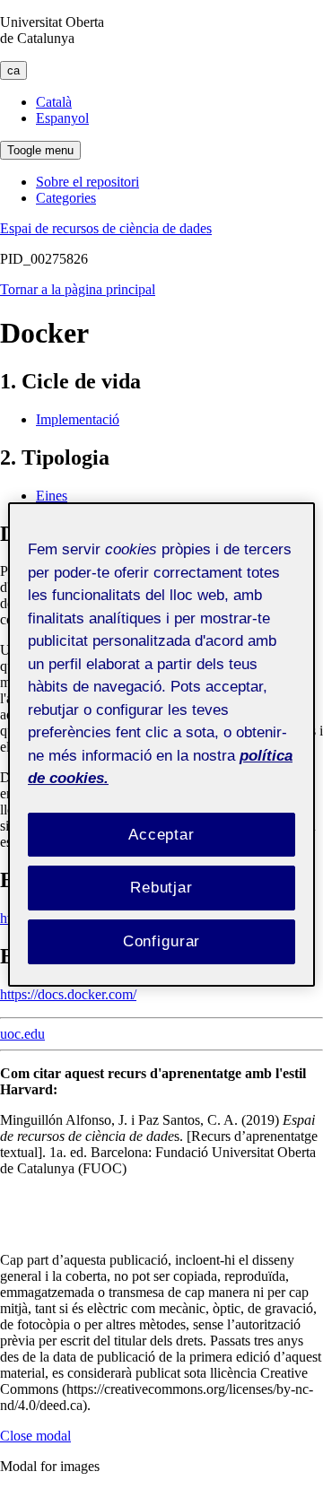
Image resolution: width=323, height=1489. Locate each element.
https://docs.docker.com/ (68, 994)
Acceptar (161, 834)
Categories (66, 197)
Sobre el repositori (87, 181)
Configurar (162, 941)
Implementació (77, 419)
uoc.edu (22, 1033)
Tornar (77, 289)
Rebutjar (161, 887)
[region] (161, 744)
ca (13, 70)
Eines (51, 495)
